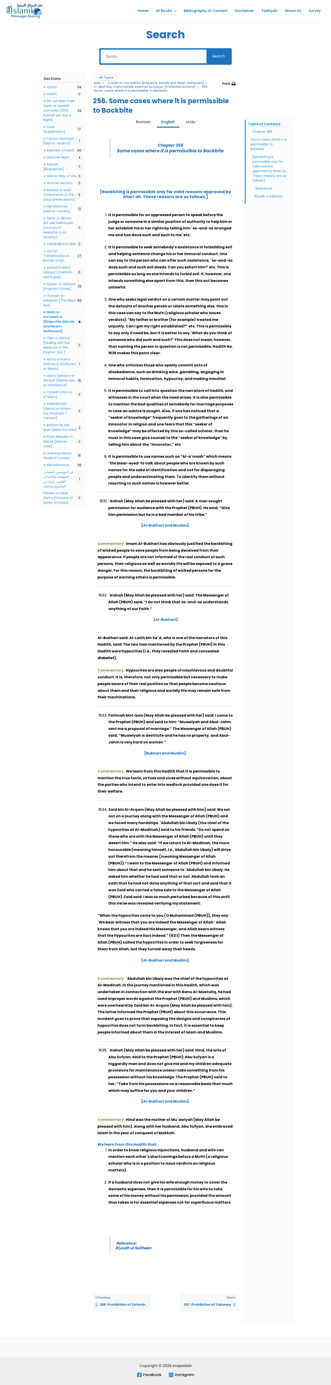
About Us (293, 10)
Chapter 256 (262, 131)
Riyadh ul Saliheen (269, 196)
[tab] (143, 122)
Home (143, 10)
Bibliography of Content (206, 10)
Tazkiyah (269, 10)
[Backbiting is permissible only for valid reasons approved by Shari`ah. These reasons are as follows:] (269, 169)
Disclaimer (244, 10)
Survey (314, 10)
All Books (164, 10)
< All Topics (105, 77)
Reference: (264, 188)
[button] (174, 11)
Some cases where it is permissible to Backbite (269, 144)
